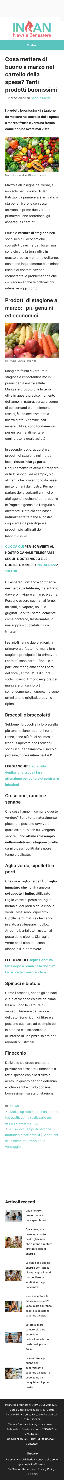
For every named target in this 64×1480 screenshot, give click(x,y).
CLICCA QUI (14, 547)
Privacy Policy (46, 1469)
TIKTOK (11, 571)
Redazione (28, 1469)
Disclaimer (32, 1474)
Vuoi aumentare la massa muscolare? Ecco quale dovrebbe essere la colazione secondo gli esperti (39, 1305)
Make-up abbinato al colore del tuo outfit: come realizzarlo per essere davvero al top (31, 1117)
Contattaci (32, 1443)
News (14, 1106)
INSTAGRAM (46, 565)
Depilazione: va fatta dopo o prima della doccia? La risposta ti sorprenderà (30, 966)
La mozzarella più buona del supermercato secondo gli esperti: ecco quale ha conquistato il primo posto (38, 1372)
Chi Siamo (14, 1469)
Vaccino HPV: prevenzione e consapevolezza (36, 1215)
